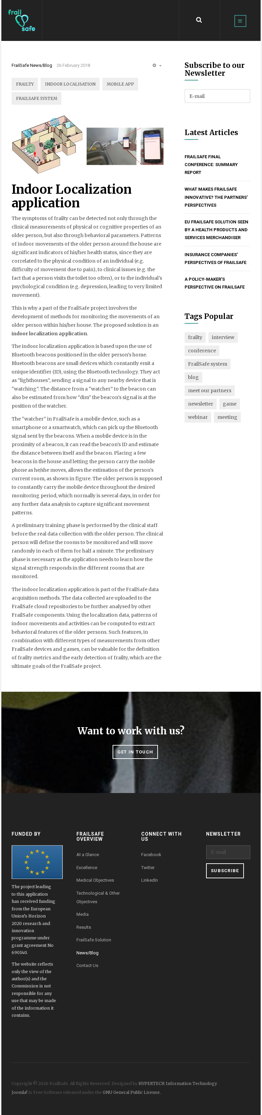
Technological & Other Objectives (98, 897)
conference (202, 351)
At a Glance (87, 854)
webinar (198, 417)
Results (83, 927)
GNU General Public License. (132, 1092)
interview (223, 337)
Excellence (86, 867)
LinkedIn (149, 880)
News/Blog (87, 952)
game (229, 404)
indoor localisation (70, 84)
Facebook (151, 854)
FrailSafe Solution (93, 939)
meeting (227, 417)
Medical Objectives (95, 880)
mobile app (120, 84)
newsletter (200, 404)
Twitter (148, 867)
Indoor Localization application (72, 196)
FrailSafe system (36, 98)
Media (82, 914)
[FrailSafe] (21, 20)
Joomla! (19, 1092)
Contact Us (87, 965)
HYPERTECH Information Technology (178, 1083)
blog (193, 377)
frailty (25, 84)
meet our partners (209, 390)
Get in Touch (135, 751)
